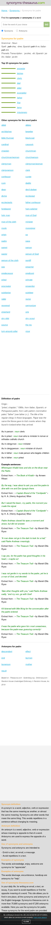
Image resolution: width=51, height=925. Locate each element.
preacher (30, 266)
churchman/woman (10, 157)
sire (27, 311)
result (4, 670)
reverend (5, 305)
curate (28, 176)
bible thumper (7, 137)
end (3, 657)
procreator (6, 286)
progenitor (30, 286)
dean (3, 189)
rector (28, 298)
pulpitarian (6, 292)
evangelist (21, 92)
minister (29, 221)
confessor (6, 176)
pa (27, 234)
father (19, 97)
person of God (32, 253)
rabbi (3, 298)
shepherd (5, 311)
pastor (4, 253)
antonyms (27, 17)
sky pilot (5, 318)
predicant (30, 273)
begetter (29, 131)
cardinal (5, 144)
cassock (29, 144)
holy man (5, 215)
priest (4, 279)
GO (46, 24)
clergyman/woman (34, 163)
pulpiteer (29, 292)
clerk (28, 170)
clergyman (6, 163)
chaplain (5, 150)
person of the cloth (9, 260)
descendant (6, 651)
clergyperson (7, 170)
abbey (28, 124)
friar (19, 102)
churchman (31, 150)
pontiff (28, 260)
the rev (29, 324)
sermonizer (31, 305)
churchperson (32, 157)
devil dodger (31, 189)
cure (3, 182)
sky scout (30, 318)
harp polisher (31, 208)
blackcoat (30, 137)
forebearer (6, 208)
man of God (31, 215)
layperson (5, 664)
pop (3, 266)
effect (28, 651)
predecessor (7, 273)
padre (4, 240)
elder (19, 87)
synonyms (14, 17)
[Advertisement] (25, 365)
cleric (19, 78)
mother (29, 664)
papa (28, 240)
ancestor (21, 68)
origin (3, 234)
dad (18, 82)
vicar (28, 331)
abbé (3, 124)
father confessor (33, 202)
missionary (22, 112)
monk (4, 228)
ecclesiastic (6, 202)
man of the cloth (8, 221)
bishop (20, 73)
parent (4, 247)
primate (29, 279)
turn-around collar (9, 331)
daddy (28, 182)
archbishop (6, 131)
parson (29, 247)
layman (29, 657)
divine (4, 195)
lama (19, 107)
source (4, 324)
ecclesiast (30, 195)
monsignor (30, 228)
